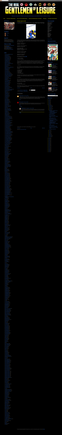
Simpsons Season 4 (7, 374)
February (50, 135)
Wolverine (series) (7, 407)
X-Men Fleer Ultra (7, 413)
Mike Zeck (6, 321)
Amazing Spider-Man (7, 153)
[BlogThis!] (32, 90)
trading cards (6, 423)
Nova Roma (6, 335)
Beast (5, 168)
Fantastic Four (6, 227)
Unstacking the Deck (7, 400)
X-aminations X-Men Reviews (11, 18)
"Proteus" (6, 107)
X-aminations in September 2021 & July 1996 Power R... (53, 111)
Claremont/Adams (7, 177)
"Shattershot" (6, 112)
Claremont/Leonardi (7, 185)
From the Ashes (7, 233)
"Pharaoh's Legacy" (7, 106)
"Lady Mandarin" (7, 95)
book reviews (6, 419)
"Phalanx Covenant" (7, 105)
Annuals (6, 157)
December (50, 105)
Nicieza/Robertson (7, 330)
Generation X (6, 242)
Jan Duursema (6, 264)
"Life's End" (6, 98)
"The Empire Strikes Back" (8, 122)
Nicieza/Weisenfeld (7, 332)
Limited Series (6, 287)
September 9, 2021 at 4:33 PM (30, 108)
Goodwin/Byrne (7, 244)
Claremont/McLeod (7, 186)
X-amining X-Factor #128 (52, 115)
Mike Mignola (6, 320)
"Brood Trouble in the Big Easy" (9, 67)
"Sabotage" (6, 111)
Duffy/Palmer (6, 219)
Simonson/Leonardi (7, 364)
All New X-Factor (7, 151)
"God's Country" (7, 88)
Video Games (6, 401)
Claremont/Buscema (7, 178)
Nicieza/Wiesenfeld (7, 333)
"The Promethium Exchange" (8, 132)
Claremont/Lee (7, 184)
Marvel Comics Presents (8, 308)
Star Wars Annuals (7, 380)
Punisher (6, 340)
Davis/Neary (6, 207)
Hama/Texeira (6, 253)
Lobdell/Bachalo (7, 288)
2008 (49, 150)
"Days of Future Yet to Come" (8, 74)
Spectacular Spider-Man (8, 377)
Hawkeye (6, 254)
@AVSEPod (11, 49)
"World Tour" (6, 145)
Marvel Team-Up (7, 312)
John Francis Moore (7, 273)
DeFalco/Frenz (6, 209)
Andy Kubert (6, 155)
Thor (5, 388)
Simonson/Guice (7, 363)
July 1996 (25, 56)
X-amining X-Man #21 (51, 125)
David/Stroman (7, 204)
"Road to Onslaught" (7, 109)
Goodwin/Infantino (7, 245)
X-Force (6, 410)
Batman (6, 167)
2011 (49, 147)
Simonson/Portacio (7, 367)
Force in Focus (6, 232)
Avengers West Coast (7, 165)
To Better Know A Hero (7, 389)
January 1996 (6, 265)
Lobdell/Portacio (7, 294)
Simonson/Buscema (7, 362)
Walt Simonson (7, 403)
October (50, 107)
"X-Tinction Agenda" (7, 146)
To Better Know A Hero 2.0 (8, 390)
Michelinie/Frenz (7, 318)
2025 (49, 100)
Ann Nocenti (6, 156)
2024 (49, 101)
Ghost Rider (6, 243)
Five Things (6, 230)
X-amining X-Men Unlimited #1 (54, 82)
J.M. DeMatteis (6, 261)
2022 (49, 103)
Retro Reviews (6, 343)
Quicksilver (6, 341)
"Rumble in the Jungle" (7, 110)
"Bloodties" (6, 66)
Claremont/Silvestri (7, 190)
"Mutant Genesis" (7, 101)
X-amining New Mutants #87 (54, 76)
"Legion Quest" (7, 96)
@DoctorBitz (7, 46)
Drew (20, 95)
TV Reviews (44, 18)
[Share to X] (33, 90)
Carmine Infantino (7, 174)
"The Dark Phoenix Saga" (8, 118)
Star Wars (6, 379)
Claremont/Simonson (7, 191)
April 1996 (6, 158)
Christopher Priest (7, 176)
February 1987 (6, 228)
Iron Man (6, 260)
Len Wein (6, 286)
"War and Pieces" (7, 144)
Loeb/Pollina (6, 297)
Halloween (6, 249)
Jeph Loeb (6, 267)
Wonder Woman (7, 408)
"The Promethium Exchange (8, 131)
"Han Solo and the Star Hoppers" (9, 89)
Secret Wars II (6, 354)
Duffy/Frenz (6, 216)
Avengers (6, 163)
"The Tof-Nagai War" (7, 140)
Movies (6, 322)
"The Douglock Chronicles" (8, 120)
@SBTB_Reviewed (8, 48)
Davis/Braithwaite (7, 205)
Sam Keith (6, 351)
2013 (49, 145)
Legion (6, 285)
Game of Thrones (7, 238)
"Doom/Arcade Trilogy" (7, 76)
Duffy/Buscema (7, 215)
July (49, 130)
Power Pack (6, 339)
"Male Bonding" (7, 99)
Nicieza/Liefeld (7, 328)
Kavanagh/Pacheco (7, 278)
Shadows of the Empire (8, 356)
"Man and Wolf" (7, 100)
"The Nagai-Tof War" (7, 130)
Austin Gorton (23, 108)
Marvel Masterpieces (7, 311)
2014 (49, 144)
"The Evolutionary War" (8, 123)
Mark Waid (6, 307)
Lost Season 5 (6, 301)
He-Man (6, 255)
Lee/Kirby (6, 283)
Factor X (6, 226)
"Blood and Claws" (7, 65)
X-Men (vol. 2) (6, 412)
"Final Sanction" (7, 83)
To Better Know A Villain (8, 391)
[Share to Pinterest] (34, 90)
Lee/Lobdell (6, 284)
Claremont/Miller (7, 187)
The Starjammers (7, 385)
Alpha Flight (6, 152)
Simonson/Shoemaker (7, 368)
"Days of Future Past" (7, 72)
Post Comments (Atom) (23, 129)
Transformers (6, 396)
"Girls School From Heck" (8, 87)
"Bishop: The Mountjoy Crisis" (8, 63)
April (49, 133)
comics (6, 421)
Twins (5, 398)
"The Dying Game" (7, 121)
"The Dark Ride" (7, 119)
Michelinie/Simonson (7, 319)
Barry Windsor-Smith (7, 166)
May (49, 132)
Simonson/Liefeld (7, 365)
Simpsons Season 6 (7, 376)
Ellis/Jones (6, 220)
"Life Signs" (6, 97)
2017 (49, 141)
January (50, 136)
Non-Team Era (6, 334)
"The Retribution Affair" (7, 133)
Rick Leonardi (6, 346)
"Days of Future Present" (8, 73)
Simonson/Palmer (7, 366)
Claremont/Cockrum (7, 180)
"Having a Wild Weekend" (8, 90)
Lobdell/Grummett (7, 290)
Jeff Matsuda (6, 266)
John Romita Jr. (7, 274)
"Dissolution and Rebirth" (8, 75)
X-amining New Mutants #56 (54, 70)
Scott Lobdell (6, 352)
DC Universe (6, 198)
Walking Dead (6, 402)
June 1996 (6, 277)
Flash (5, 231)
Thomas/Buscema (7, 386)
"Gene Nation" (6, 85)
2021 (49, 104)
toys (5, 422)
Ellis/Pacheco (6, 222)
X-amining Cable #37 (51, 114)
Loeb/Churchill (6, 296)
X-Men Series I (6, 414)
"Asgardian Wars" (7, 60)
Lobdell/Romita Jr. (7, 295)
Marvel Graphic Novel (7, 310)
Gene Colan (6, 239)
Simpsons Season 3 (7, 373)
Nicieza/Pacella (7, 329)
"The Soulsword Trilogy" (8, 139)
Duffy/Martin (6, 218)
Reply (20, 99)
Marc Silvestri (6, 306)
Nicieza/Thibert (7, 331)
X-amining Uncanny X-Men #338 (53, 126)
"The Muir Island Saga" (7, 129)
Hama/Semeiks (7, 251)
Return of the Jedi (7, 345)
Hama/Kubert (6, 250)
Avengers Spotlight (7, 164)
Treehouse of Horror (7, 397)
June (49, 131)
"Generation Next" (7, 86)
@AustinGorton (12, 45)
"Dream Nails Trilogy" (7, 78)
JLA (5, 262)
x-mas (5, 424)
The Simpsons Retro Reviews (52, 18)
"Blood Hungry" (7, 64)
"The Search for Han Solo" (8, 134)
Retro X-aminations (7, 344)
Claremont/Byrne (7, 179)
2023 (49, 102)
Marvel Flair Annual (7, 309)
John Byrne (6, 272)
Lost (5, 300)
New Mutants (6, 323)
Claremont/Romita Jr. (7, 188)
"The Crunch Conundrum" (8, 117)
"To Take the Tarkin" (7, 143)
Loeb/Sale (6, 298)
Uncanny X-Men (7, 399)
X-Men (5, 411)
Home (4, 18)
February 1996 (6, 229)
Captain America (7, 173)
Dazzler (6, 208)
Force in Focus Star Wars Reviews (22, 18)
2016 (49, 142)
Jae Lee (6, 263)
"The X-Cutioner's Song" (8, 142)
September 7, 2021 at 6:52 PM (24, 95)
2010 (49, 148)
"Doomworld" (6, 77)
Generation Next (7, 241)
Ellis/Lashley (6, 221)
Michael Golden (7, 317)
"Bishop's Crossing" (7, 62)
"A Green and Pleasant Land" (8, 54)
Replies (21, 106)
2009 (49, 149)
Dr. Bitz (6, 34)
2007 (49, 151)
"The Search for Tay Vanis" (8, 135)
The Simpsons (6, 384)
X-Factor (6, 409)
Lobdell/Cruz (6, 289)
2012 (49, 146)
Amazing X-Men (7, 154)
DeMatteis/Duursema (7, 210)
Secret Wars (6, 353)
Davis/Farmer (6, 206)
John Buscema (7, 271)
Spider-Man (6, 378)
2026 (49, 99)
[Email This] (31, 90)
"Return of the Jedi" (7, 108)
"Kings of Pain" (6, 94)
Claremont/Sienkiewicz (8, 189)
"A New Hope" (6, 55)
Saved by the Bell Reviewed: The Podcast (35, 18)
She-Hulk (6, 357)
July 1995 (6, 275)
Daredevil (6, 199)
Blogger (44, 429)
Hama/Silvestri (6, 252)
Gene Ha (6, 240)
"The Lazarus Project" (7, 128)
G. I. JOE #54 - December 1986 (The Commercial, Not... (53, 112)
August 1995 (6, 162)
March (50, 134)
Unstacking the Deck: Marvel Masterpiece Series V (52, 122)
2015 (49, 143)
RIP (5, 342)
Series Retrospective (7, 355)
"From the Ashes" (7, 84)
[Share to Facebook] (33, 90)
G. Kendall (7, 35)
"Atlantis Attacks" (7, 61)
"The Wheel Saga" (7, 141)
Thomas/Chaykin (7, 387)
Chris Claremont (7, 175)
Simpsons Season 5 (7, 375)
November (50, 106)
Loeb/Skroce (6, 299)
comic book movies (7, 420)
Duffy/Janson (6, 217)
